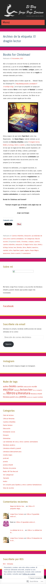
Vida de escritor (8, 488)
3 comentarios (26, 253)
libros (24, 247)
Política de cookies (28, 574)
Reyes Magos (34, 250)
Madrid (29, 247)
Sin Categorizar (29, 239)
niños (11, 250)
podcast (6, 458)
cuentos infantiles (9, 244)
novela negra (7, 455)
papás (22, 250)
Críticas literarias (8, 418)
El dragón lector (34, 142)
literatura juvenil (9, 397)
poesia (22, 396)
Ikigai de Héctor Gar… (18, 506)
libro (4, 394)
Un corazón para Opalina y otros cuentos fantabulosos (22, 485)
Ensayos (6, 435)
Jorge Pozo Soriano (17, 514)
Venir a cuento (19, 145)
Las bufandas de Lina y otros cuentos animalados (20, 442)
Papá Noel (16, 250)
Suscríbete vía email (14, 324)
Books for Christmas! (16, 55)
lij (16, 393)
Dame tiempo (8, 425)
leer (15, 247)
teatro (5, 481)
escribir (34, 387)
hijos (35, 244)
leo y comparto (37, 390)
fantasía (17, 390)
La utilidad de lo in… (17, 530)
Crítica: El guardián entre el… (26, 522)
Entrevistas (6, 438)
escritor (8, 389)
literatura (24, 393)
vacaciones (6, 253)
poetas (40, 397)
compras (31, 241)
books (18, 241)
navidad (5, 250)
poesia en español (32, 397)
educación (19, 244)
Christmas (24, 241)
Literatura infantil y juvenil (12, 448)
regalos (27, 250)
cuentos (37, 241)
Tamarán (6, 478)
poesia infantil (8, 465)
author (6, 386)
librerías (19, 247)
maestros (35, 247)
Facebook (8, 306)
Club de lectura (8, 415)
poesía (5, 461)
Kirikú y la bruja (8, 145)
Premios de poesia (9, 468)
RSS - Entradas (8, 564)
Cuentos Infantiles (18, 236)
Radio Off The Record (10, 471)
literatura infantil (36, 394)
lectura (10, 247)
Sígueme (8, 344)
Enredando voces (9, 432)
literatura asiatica (9, 445)
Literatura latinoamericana (12, 452)
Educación (27, 236)
